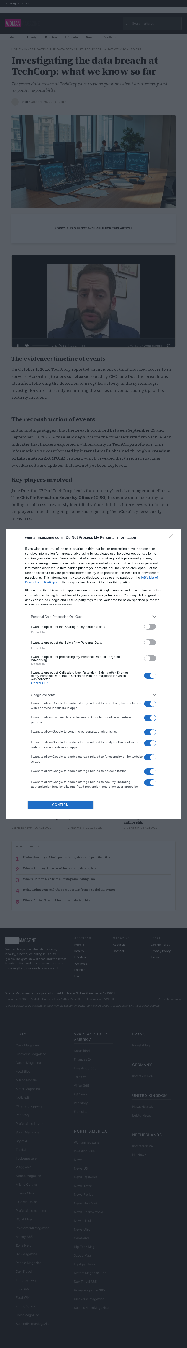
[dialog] (93, 674)
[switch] (150, 627)
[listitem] (93, 616)
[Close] (172, 538)
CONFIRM (60, 804)
